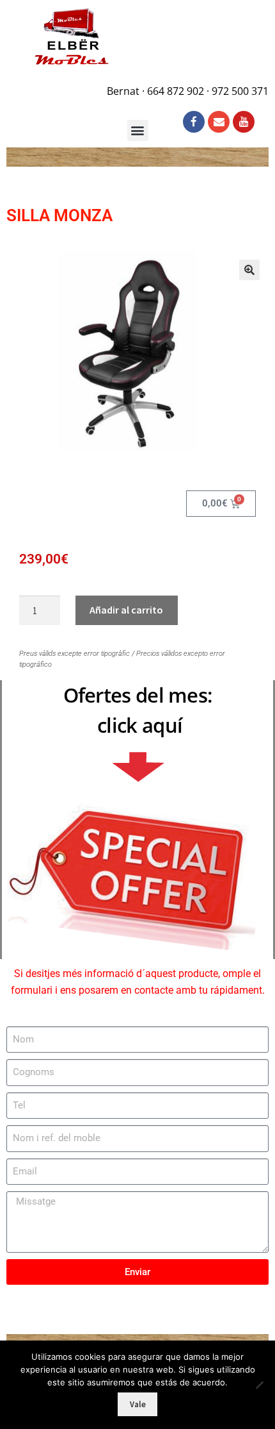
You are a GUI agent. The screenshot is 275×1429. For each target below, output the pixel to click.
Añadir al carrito (126, 609)
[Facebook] (194, 122)
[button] (249, 270)
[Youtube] (244, 122)
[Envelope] (219, 122)
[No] (259, 1384)
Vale (138, 1404)
